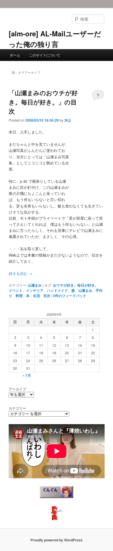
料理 (19, 295)
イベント (16, 290)
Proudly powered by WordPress (56, 540)
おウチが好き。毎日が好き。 (75, 285)
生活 (36, 295)
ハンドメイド (57, 290)
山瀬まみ (35, 285)
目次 (46, 295)
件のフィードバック (69, 295)
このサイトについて (44, 54)
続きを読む (20, 273)
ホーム (15, 54)
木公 (67, 120)
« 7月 (27, 375)
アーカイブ (17, 388)
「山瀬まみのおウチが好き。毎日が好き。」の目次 (43, 101)
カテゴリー (17, 408)
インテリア (34, 290)
